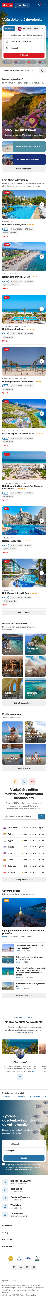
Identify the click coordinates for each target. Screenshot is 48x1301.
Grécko (8, 648)
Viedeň (7, 1096)
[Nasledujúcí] (40, 92)
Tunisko (9, 692)
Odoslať (24, 1158)
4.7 (7, 386)
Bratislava (36, 1096)
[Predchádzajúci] (36, 92)
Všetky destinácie (23, 879)
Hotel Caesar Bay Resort (14, 329)
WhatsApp (15, 1205)
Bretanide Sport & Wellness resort (18, 433)
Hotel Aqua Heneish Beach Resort (18, 381)
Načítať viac (23, 768)
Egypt (30, 670)
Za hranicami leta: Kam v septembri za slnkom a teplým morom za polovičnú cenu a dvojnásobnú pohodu (30, 971)
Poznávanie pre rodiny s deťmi (35, 735)
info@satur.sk (17, 1213)
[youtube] (34, 1267)
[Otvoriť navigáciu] (44, 5)
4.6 (7, 281)
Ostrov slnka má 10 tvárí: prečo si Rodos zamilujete (29, 958)
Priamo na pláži (13, 736)
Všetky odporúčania (24, 169)
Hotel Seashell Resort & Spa (15, 593)
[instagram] (27, 1267)
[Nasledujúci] (42, 28)
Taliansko (32, 692)
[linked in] (20, 1267)
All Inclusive (11, 758)
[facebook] (14, 1267)
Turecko (9, 670)
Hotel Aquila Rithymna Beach (16, 276)
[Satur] (8, 5)
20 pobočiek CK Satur (20, 1180)
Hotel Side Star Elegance (14, 224)
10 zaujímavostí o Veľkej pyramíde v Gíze (30, 984)
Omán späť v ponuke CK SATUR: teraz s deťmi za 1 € (29, 947)
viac (33, 1071)
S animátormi (34, 758)
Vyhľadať (24, 55)
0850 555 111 (16, 1189)
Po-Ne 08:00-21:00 (18, 71)
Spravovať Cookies (9, 1281)
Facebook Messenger (20, 1197)
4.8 (7, 229)
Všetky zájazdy (24, 612)
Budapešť (21, 1096)
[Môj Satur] (39, 5)
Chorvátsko (33, 648)
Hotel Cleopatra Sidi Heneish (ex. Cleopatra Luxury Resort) (22, 487)
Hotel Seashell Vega (12, 541)
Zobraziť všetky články (24, 995)
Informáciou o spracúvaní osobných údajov (18, 1169)
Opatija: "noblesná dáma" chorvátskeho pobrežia (23, 932)
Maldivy (10, 130)
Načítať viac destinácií (23, 703)
